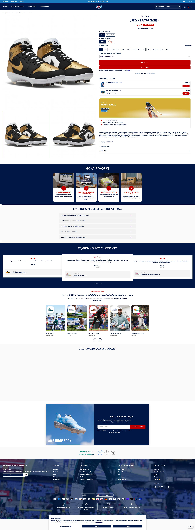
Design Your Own (44, 7)
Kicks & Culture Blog (159, 472)
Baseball (14, 13)
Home (4, 13)
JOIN (25, 475)
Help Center (121, 469)
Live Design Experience (86, 479)
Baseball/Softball (105, 108)
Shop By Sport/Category (17, 7)
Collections (9, 13)
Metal (102, 35)
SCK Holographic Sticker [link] (113, 90)
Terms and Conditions (114, 432)
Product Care (121, 477)
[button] (188, 7)
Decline (128, 526)
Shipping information (145, 142)
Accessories (56, 479)
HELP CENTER (5, 1)
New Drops (5, 7)
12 (148, 49)
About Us (156, 469)
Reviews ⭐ (157, 479)
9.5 (123, 49)
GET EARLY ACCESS (138, 426)
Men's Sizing (104, 111)
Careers (156, 477)
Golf (54, 474)
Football (55, 472)
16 (167, 49)
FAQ (119, 474)
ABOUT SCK (159, 465)
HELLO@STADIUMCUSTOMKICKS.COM (16, 465)
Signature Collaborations (86, 474)
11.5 (143, 49)
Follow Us (156, 483)
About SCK (145, 151)
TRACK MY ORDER (13, 1)
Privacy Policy (99, 522)
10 (128, 49)
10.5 (133, 49)
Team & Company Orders (87, 472)
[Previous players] (95, 340)
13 (153, 49)
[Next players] (100, 340)
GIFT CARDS (21, 1)
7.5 (105, 49)
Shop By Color (32, 7)
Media (155, 474)
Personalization (145, 146)
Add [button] (186, 86)
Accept (97, 526)
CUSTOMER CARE (126, 465)
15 (162, 49)
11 (138, 49)
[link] (103, 84)
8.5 (114, 49)
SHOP (56, 465)
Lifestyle (55, 477)
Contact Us (121, 472)
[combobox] (168, 7)
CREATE (83, 465)
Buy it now (144, 67)
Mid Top (103, 42)
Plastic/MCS (110, 35)
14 (157, 49)
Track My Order (122, 479)
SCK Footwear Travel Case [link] (114, 82)
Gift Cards (82, 477)
